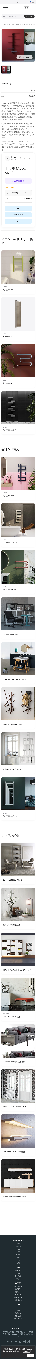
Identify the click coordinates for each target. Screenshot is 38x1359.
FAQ (18, 1308)
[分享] (30, 158)
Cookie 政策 (27, 1351)
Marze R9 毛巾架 (9, 336)
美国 (33, 2)
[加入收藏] (25, 158)
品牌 (18, 1252)
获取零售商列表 (18, 215)
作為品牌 (18, 1295)
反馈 (18, 1310)
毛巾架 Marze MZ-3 (10, 542)
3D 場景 (18, 1246)
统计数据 (18, 1276)
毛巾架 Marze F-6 (9, 589)
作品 (18, 1260)
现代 (30, 96)
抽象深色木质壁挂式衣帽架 (12, 724)
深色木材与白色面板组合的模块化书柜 (17, 970)
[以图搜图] (22, 16)
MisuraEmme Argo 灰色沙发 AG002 (16, 1062)
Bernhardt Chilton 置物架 (12, 880)
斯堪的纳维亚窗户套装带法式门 (14, 1107)
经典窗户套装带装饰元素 (12, 769)
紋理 (18, 1249)
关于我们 (18, 1271)
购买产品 (18, 1292)
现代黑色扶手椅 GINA (10, 634)
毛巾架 (33, 90)
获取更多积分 (28, 198)
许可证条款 (18, 1319)
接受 (30, 1355)
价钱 (18, 1263)
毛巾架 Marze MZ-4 (10, 496)
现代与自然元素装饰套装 (12, 925)
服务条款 (18, 1316)
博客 (18, 1273)
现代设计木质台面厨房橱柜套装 (14, 1197)
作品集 (18, 1279)
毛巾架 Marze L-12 (9, 290)
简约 (33, 96)
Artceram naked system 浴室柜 (14, 679)
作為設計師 (18, 1300)
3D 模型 (18, 1244)
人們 (18, 1258)
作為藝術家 (18, 1297)
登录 (26, 8)
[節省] (21, 158)
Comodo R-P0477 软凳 (11, 1017)
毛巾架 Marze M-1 (9, 383)
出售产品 (18, 1289)
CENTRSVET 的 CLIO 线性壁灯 (14, 1152)
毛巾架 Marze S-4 (9, 430)
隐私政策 (18, 1313)
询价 (18, 208)
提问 (18, 221)
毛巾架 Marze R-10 (10, 816)
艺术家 (18, 1255)
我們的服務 (18, 1286)
